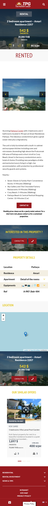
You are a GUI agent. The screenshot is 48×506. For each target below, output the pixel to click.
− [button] (3, 319)
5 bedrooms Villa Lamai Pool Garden (24, 430)
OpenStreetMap (35, 350)
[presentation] (5, 94)
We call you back (32, 241)
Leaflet (26, 350)
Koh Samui (13, 426)
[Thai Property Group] (24, 4)
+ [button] (3, 315)
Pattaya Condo (16, 131)
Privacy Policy (24, 496)
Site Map (24, 493)
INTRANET (24, 490)
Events (10, 502)
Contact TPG (19, 241)
